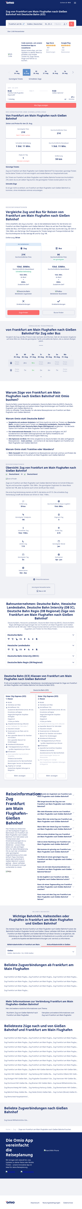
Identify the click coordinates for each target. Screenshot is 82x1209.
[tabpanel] (41, 737)
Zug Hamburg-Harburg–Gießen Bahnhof (44, 1087)
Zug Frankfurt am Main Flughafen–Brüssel (45, 1065)
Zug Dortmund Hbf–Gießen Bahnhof (18, 1083)
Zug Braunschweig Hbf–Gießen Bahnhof (19, 1087)
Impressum (35, 1203)
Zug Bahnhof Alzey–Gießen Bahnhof (17, 1092)
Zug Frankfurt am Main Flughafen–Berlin (19, 986)
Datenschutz (68, 1203)
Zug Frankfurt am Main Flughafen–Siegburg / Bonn (48, 977)
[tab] (16, 78)
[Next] (73, 72)
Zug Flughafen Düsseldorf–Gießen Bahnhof (45, 1078)
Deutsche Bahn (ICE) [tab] (41, 690)
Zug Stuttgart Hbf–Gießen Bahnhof (17, 1078)
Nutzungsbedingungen (51, 1203)
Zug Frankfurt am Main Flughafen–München (21, 990)
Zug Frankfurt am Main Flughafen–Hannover (21, 1065)
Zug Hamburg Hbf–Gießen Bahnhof (42, 1074)
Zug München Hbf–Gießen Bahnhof (66, 1069)
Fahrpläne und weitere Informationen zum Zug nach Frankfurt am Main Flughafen (58, 1014)
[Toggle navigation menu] (75, 3)
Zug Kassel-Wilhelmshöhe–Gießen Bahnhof (20, 1120)
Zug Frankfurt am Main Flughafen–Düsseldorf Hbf (48, 981)
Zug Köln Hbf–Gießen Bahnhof (15, 1074)
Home (8, 1129)
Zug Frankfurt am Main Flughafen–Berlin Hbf (46, 1047)
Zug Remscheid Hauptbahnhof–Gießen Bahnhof (22, 1097)
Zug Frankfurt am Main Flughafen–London (20, 1042)
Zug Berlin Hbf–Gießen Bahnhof (41, 1069)
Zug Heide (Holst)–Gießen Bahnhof (42, 1092)
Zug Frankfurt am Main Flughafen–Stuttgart (45, 1042)
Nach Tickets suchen (23, 135)
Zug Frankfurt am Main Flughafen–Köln (19, 977)
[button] (48, 24)
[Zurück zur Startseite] (10, 3)
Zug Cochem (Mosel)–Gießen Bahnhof (67, 1092)
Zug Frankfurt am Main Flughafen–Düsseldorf (46, 986)
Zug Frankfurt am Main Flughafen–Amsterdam (46, 1056)
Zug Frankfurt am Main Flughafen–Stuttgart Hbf (22, 981)
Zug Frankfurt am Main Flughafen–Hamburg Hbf (22, 1056)
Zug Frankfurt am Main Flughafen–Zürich (19, 1060)
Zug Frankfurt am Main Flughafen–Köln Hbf (20, 1051)
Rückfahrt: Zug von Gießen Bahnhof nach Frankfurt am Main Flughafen (22, 1014)
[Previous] (10, 355)
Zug (14, 1129)
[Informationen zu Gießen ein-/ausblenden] (73, 952)
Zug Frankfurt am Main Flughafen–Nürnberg (45, 1060)
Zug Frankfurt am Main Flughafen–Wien (44, 1051)
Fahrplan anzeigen (23, 161)
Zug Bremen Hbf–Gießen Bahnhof (41, 1083)
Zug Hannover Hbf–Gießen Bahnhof (66, 1078)
